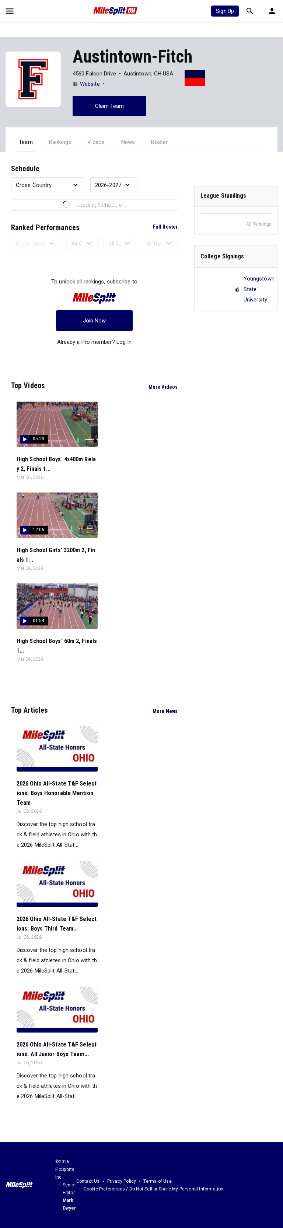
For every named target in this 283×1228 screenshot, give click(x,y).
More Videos (163, 387)
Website (90, 84)
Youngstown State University (259, 289)
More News (165, 711)
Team (26, 142)
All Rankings (258, 224)
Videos (96, 142)
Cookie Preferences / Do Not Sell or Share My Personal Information (154, 1189)
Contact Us (88, 1181)
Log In (124, 342)
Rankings (60, 142)
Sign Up (225, 11)
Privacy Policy (121, 1181)
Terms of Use (157, 1181)
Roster (159, 142)
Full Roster (165, 227)
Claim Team (109, 106)
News (128, 142)
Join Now (94, 320)
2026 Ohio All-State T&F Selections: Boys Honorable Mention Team (57, 793)
